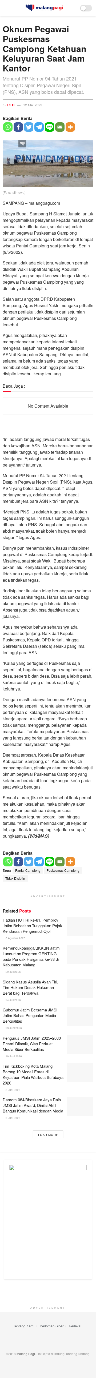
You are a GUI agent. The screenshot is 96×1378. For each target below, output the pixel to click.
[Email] (60, 127)
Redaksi (75, 1325)
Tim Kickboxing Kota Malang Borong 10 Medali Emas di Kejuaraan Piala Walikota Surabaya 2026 (33, 1074)
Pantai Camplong (28, 870)
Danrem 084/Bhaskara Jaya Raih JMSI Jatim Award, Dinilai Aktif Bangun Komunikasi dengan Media (33, 1105)
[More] (70, 127)
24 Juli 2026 (13, 1000)
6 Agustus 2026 (15, 938)
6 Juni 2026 (12, 1118)
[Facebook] (18, 127)
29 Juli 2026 (13, 972)
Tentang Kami (23, 1325)
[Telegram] (39, 127)
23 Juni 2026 (13, 1028)
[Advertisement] (48, 1294)
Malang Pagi (26, 1353)
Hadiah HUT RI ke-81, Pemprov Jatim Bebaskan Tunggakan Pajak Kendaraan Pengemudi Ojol (32, 925)
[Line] (49, 127)
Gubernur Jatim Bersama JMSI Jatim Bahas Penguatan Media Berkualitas (30, 1015)
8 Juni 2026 (12, 1090)
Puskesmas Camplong (63, 870)
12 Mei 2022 (32, 104)
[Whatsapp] (8, 127)
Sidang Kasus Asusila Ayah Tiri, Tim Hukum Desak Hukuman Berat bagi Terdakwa (30, 987)
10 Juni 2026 (13, 1056)
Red (10, 104)
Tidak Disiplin (15, 878)
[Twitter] (28, 127)
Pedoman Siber (51, 1325)
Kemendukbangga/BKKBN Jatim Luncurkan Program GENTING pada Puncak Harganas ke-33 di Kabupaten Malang (31, 956)
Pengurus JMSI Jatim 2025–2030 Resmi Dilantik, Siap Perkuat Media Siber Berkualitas (32, 1043)
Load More (48, 1134)
